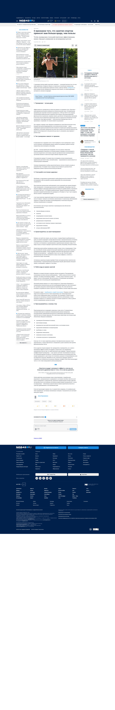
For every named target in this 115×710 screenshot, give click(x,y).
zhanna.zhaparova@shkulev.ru (21, 524)
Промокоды (74, 17)
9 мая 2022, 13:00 (37, 41)
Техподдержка (19, 464)
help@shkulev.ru (25, 520)
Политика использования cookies (64, 514)
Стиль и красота (87, 456)
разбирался (71, 87)
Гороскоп (56, 17)
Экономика (85, 462)
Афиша (51, 17)
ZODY (69, 17)
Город (36, 460)
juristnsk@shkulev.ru (46, 519)
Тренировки (37, 401)
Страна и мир (86, 458)
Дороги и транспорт (40, 462)
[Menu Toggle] (17, 21)
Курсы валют (63, 17)
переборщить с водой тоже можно (54, 292)
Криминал (55, 456)
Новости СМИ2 (38, 438)
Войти (38, 429)
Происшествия (71, 460)
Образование (56, 468)
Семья (69, 468)
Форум (38, 17)
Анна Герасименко (43, 396)
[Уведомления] (94, 21)
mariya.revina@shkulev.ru (20, 526)
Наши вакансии (20, 462)
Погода (34, 17)
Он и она (70, 453)
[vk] (40, 478)
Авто (36, 453)
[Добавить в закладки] (72, 45)
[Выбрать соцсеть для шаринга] (76, 45)
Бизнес (37, 456)
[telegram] (36, 478)
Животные (38, 466)
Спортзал (44, 401)
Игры (79, 17)
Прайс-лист (19, 456)
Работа (69, 462)
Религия (70, 466)
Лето (54, 460)
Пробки (57, 21)
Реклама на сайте (20, 453)
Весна (36, 458)
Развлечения (71, 464)
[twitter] (47, 478)
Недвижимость (20, 17)
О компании (19, 458)
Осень (69, 456)
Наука (54, 464)
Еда (36, 464)
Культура (55, 458)
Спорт (50, 401)
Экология (85, 460)
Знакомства (28, 17)
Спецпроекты (86, 464)
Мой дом (55, 462)
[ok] (43, 478)
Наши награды (19, 460)
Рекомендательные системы (63, 516)
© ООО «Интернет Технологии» (37, 529)
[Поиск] (91, 21)
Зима (54, 453)
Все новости (23, 29)
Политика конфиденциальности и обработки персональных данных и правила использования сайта (77, 518)
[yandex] (50, 478)
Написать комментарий (43, 45)
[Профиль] (98, 21)
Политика (70, 458)
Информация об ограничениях (64, 512)
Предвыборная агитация (22, 466)
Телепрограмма (45, 17)
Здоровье (37, 468)
